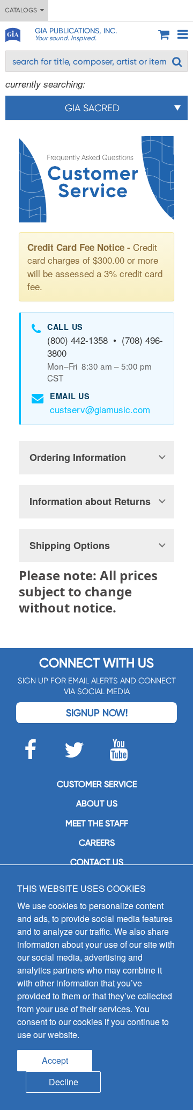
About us (96, 803)
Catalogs (22, 10)
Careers (97, 843)
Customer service (97, 784)
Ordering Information (77, 457)
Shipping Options (69, 545)
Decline (63, 1082)
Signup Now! (97, 712)
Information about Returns (90, 501)
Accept (55, 1060)
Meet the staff (96, 823)
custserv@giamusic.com (100, 409)
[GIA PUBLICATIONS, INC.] (12, 33)
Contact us (96, 862)
